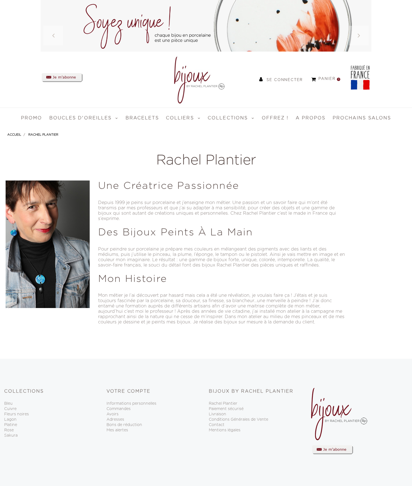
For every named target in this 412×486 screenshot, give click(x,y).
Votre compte (129, 391)
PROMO (31, 118)
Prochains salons (362, 118)
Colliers (181, 118)
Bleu (8, 404)
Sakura (11, 436)
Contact (216, 425)
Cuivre (10, 409)
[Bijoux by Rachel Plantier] (192, 79)
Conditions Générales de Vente (238, 420)
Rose (9, 430)
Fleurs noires (16, 414)
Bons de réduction (124, 425)
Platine (10, 425)
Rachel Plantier (223, 404)
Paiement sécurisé (226, 409)
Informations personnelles (131, 404)
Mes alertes (117, 430)
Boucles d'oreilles (81, 118)
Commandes (119, 409)
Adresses (115, 420)
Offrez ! (275, 118)
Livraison (217, 414)
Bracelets (142, 118)
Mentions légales (224, 430)
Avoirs (113, 414)
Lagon (10, 420)
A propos (311, 118)
